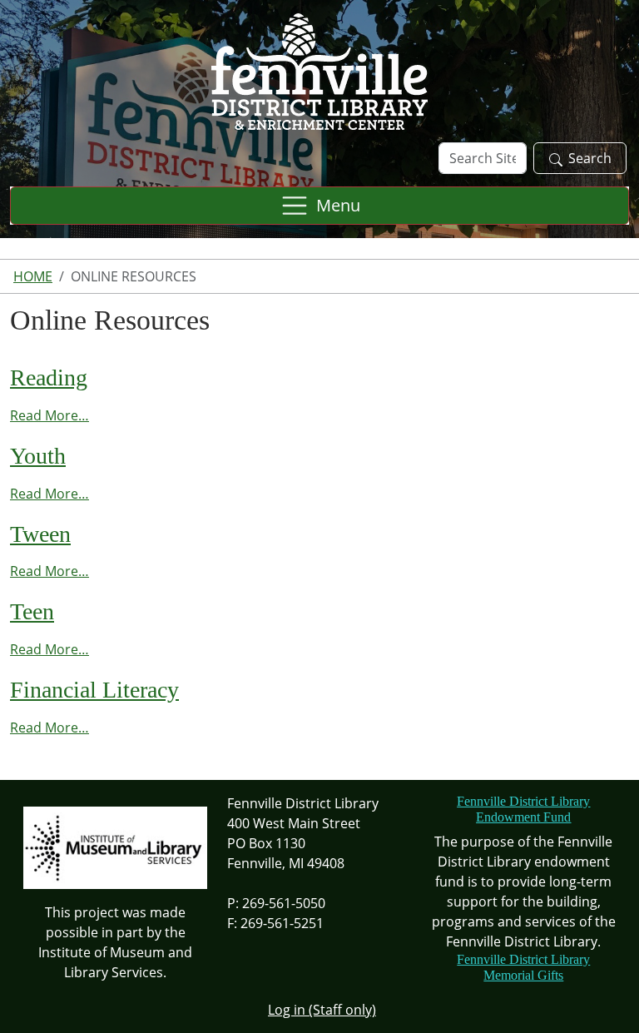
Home (32, 276)
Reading (48, 377)
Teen (32, 611)
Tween (40, 534)
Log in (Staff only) (322, 1010)
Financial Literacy (94, 690)
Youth (38, 456)
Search (590, 158)
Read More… (49, 415)
